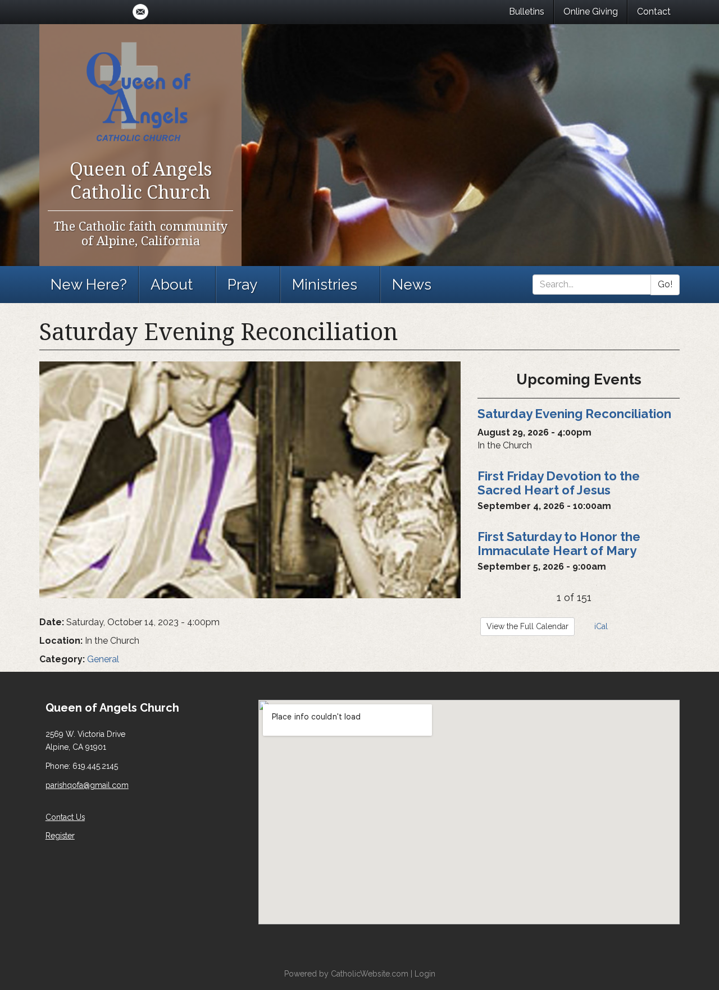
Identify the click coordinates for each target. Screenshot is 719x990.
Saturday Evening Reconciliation (574, 413)
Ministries (324, 284)
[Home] (140, 90)
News (411, 284)
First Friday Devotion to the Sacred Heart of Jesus (558, 483)
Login (425, 973)
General (103, 659)
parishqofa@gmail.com (87, 785)
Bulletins (526, 11)
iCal (600, 626)
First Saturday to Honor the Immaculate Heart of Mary (558, 543)
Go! (665, 284)
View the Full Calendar (527, 626)
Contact (654, 11)
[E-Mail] (140, 12)
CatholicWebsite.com (369, 973)
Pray (242, 284)
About (172, 284)
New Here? (89, 284)
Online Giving (590, 11)
